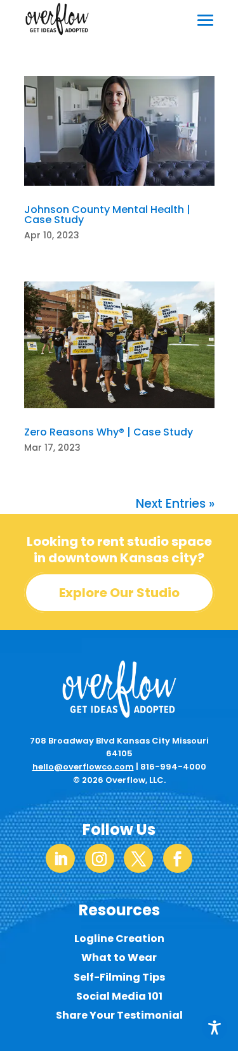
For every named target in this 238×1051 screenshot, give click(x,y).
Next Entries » (175, 503)
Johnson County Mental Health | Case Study (107, 214)
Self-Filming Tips (119, 977)
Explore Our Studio (119, 593)
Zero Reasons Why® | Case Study (108, 432)
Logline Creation (119, 938)
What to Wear (119, 957)
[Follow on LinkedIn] (60, 858)
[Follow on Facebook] (177, 858)
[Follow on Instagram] (99, 858)
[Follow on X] (138, 858)
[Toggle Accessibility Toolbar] (214, 1027)
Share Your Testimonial (119, 1015)
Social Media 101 (119, 996)
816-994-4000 (173, 767)
